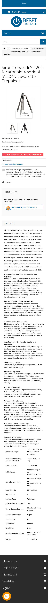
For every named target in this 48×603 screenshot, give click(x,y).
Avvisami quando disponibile (12, 164)
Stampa (8, 182)
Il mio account (10, 567)
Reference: (6, 138)
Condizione (6, 142)
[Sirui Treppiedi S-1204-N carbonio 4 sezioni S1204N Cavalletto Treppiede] (12, 128)
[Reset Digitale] (24, 21)
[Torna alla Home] (4, 48)
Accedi (24, 3)
